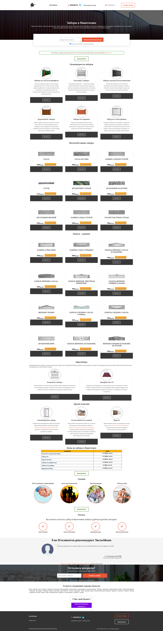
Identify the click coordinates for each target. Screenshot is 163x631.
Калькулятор (111, 5)
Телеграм (109, 53)
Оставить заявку (128, 5)
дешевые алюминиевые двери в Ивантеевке (46, 427)
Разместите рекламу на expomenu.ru (81, 605)
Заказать (46, 100)
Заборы (68, 564)
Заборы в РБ (32, 620)
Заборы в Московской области (80, 564)
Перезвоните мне (90, 5)
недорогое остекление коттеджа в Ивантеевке (81, 427)
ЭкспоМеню (33, 616)
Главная (62, 564)
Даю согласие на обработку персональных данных (82, 44)
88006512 (74, 5)
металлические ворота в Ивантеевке (119, 425)
